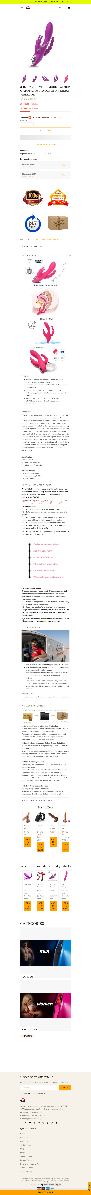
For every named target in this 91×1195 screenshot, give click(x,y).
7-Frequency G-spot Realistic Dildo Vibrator (65, 885)
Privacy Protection (27, 1160)
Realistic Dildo (65, 827)
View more (27, 1036)
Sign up (65, 1088)
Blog (22, 1149)
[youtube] (30, 1122)
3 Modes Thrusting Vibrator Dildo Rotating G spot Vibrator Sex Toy (40, 885)
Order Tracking (26, 1171)
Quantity (23, 120)
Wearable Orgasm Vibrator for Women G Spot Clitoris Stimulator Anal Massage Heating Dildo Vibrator (27, 885)
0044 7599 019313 (55, 621)
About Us (24, 1137)
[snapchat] (57, 1122)
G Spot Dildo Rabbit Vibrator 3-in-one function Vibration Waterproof (53, 885)
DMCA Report (34, 1185)
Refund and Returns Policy (30, 1164)
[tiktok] (52, 1122)
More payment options (45, 144)
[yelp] (48, 1122)
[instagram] (35, 1122)
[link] (7, 8)
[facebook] (21, 1122)
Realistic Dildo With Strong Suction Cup (27, 827)
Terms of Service (27, 1168)
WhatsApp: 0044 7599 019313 (33, 1115)
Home (22, 1133)
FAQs (22, 1152)
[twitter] (26, 1122)
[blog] (44, 1122)
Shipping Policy (26, 1156)
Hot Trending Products (39, 239)
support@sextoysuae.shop (31, 1119)
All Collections (25, 1145)
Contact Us (24, 1141)
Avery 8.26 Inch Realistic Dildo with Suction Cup (53, 827)
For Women (53, 239)
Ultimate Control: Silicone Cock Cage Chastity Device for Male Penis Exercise (40, 827)
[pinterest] (39, 1122)
